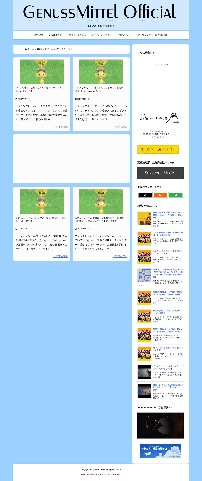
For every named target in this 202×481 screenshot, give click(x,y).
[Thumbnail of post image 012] (101, 71)
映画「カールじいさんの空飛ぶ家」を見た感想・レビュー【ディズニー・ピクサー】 (168, 387)
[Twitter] (145, 194)
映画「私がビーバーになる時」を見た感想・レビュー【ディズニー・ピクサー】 (168, 214)
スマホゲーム (46, 49)
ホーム (30, 49)
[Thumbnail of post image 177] (101, 201)
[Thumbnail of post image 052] (42, 201)
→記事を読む (60, 126)
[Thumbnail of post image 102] (42, 71)
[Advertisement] (71, 158)
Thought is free (115, 474)
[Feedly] (175, 194)
